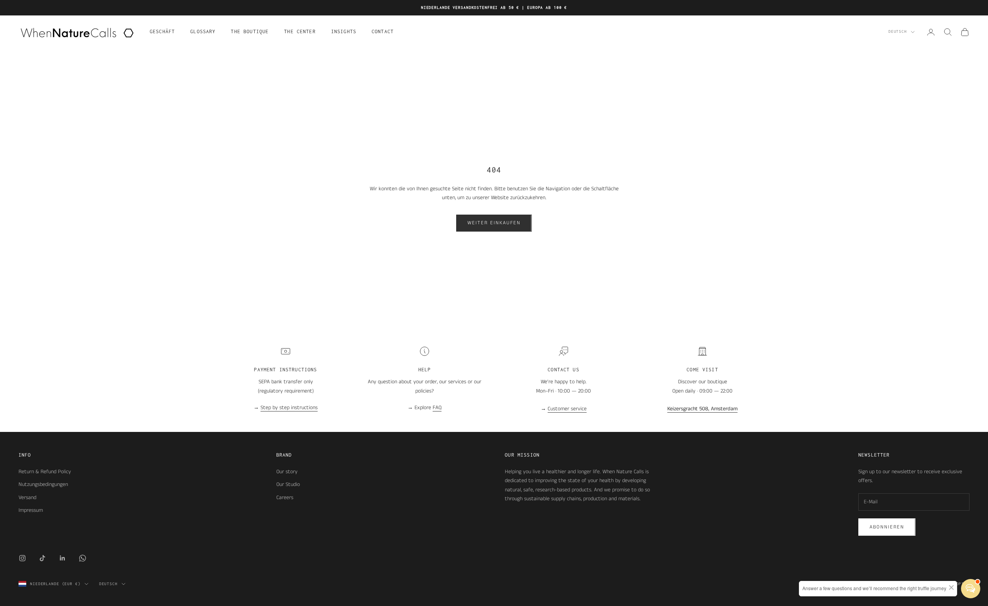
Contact (383, 31)
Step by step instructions (289, 407)
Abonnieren (887, 527)
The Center (300, 31)
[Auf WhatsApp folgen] (82, 558)
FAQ (437, 407)
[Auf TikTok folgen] (42, 558)
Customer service (567, 409)
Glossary (202, 31)
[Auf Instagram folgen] (22, 558)
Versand (27, 497)
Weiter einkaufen (493, 223)
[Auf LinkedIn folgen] (62, 558)
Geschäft (162, 31)
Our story (287, 472)
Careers (284, 497)
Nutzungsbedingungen (43, 484)
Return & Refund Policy (45, 472)
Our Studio (288, 484)
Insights (343, 31)
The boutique (250, 31)
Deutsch (897, 32)
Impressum (31, 510)
